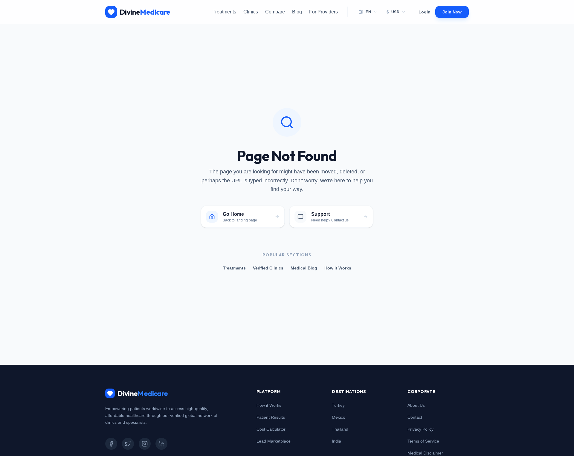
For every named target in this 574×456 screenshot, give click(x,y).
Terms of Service (423, 441)
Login (424, 12)
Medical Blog (304, 268)
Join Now (452, 12)
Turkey (338, 405)
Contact (414, 417)
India (336, 441)
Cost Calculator (271, 429)
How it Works (337, 268)
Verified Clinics (268, 268)
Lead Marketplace (274, 441)
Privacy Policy (420, 429)
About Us (416, 405)
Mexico (338, 417)
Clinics (250, 11)
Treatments (224, 11)
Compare (275, 11)
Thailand (340, 429)
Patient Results (271, 417)
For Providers (323, 11)
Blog (297, 11)
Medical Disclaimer (425, 453)
